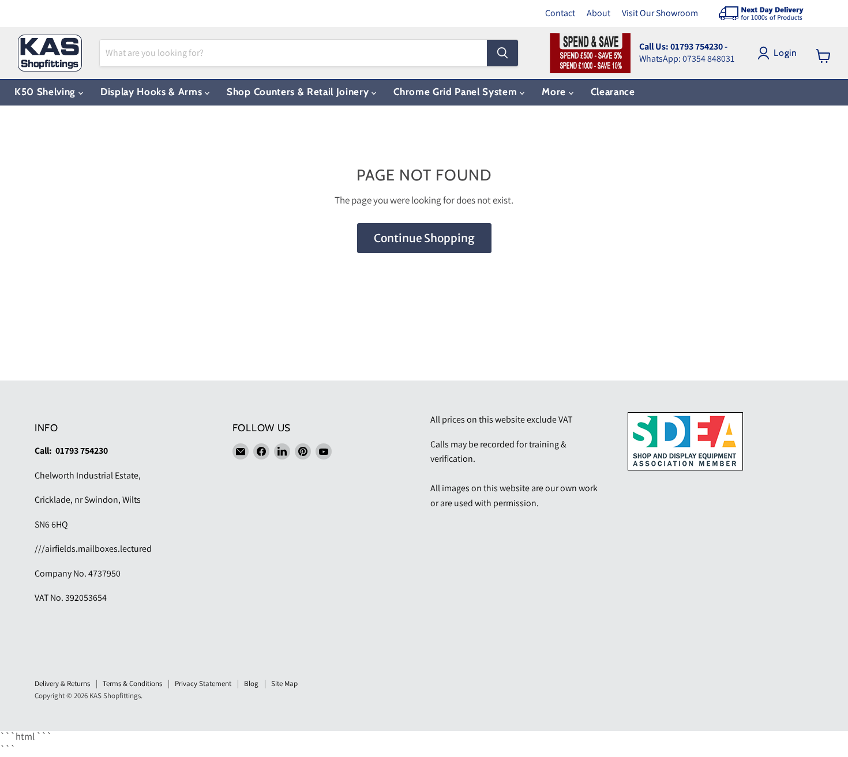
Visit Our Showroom (660, 13)
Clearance (613, 91)
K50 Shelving (46, 91)
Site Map (284, 683)
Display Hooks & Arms (152, 91)
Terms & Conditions (132, 683)
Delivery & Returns (62, 683)
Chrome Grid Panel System (456, 91)
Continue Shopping (424, 238)
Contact (560, 13)
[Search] (502, 53)
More (555, 91)
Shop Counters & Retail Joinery (299, 91)
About (598, 13)
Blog (251, 683)
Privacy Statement (203, 683)
